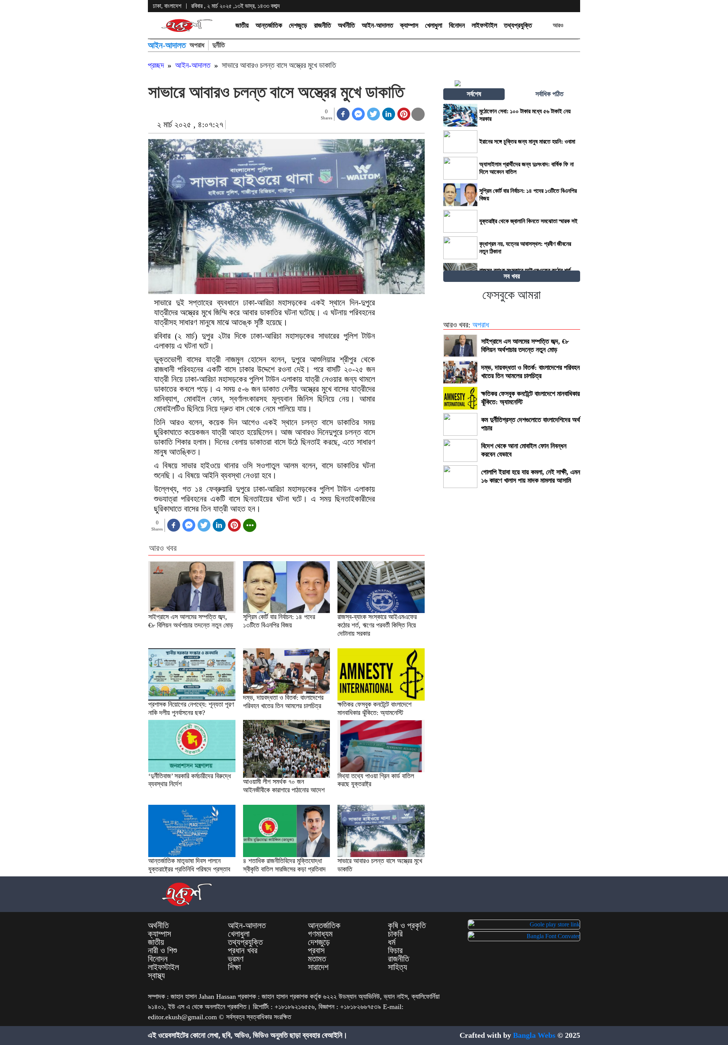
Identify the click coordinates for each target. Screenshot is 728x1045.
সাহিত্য (397, 967)
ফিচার (395, 950)
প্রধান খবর (242, 950)
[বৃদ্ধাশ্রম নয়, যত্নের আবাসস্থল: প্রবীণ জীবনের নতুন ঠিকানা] (460, 247)
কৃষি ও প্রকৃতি (407, 925)
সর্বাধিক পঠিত (549, 94)
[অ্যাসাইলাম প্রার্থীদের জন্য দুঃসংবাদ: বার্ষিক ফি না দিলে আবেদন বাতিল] (460, 168)
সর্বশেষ (474, 94)
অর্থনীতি (346, 25)
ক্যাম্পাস (409, 25)
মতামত (317, 959)
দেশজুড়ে (298, 25)
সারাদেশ (318, 967)
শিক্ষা (234, 967)
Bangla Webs (534, 1035)
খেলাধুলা (433, 25)
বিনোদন (457, 25)
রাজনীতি (322, 25)
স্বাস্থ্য (156, 975)
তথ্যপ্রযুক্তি (518, 25)
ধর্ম (391, 942)
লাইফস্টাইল (484, 25)
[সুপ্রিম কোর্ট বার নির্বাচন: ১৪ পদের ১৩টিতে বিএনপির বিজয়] (460, 194)
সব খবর (512, 276)
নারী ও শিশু (162, 950)
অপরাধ (197, 45)
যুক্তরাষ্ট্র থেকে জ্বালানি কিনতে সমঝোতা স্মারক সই (529, 221)
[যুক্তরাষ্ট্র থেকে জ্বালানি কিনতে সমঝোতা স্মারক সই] (460, 221)
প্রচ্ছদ (156, 65)
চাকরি (395, 934)
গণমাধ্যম (320, 934)
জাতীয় (242, 25)
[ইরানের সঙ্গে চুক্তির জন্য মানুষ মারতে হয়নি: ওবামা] (460, 141)
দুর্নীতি (218, 45)
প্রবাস (316, 950)
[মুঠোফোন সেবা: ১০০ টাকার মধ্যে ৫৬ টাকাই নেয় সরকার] (460, 115)
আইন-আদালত (377, 25)
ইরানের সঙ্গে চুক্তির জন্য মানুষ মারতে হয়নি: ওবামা (527, 141)
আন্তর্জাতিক (269, 25)
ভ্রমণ (235, 959)
